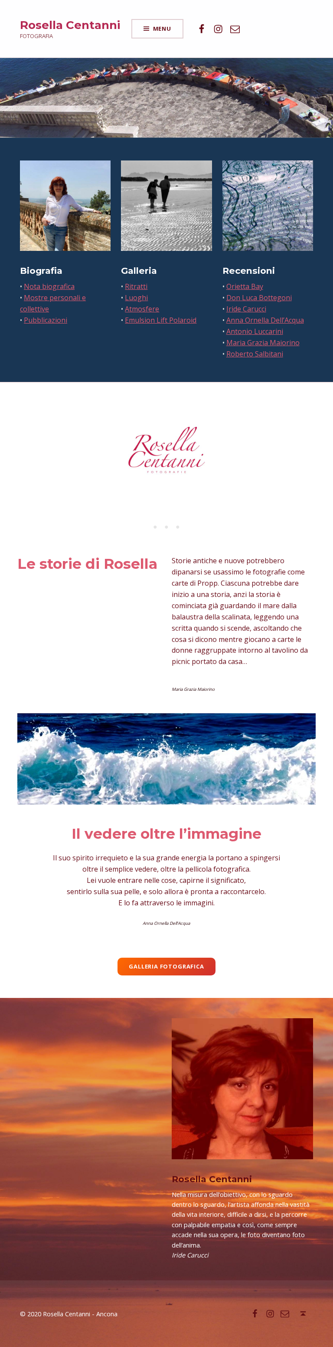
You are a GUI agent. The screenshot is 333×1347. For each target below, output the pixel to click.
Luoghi (136, 297)
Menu (162, 28)
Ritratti (136, 286)
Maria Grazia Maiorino (263, 342)
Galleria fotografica (166, 966)
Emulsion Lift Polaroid (160, 320)
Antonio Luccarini (254, 331)
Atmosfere (142, 309)
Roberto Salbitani (254, 354)
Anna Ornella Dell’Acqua (265, 320)
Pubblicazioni (45, 320)
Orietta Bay (244, 286)
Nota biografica (49, 286)
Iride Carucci (246, 309)
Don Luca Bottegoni (259, 297)
